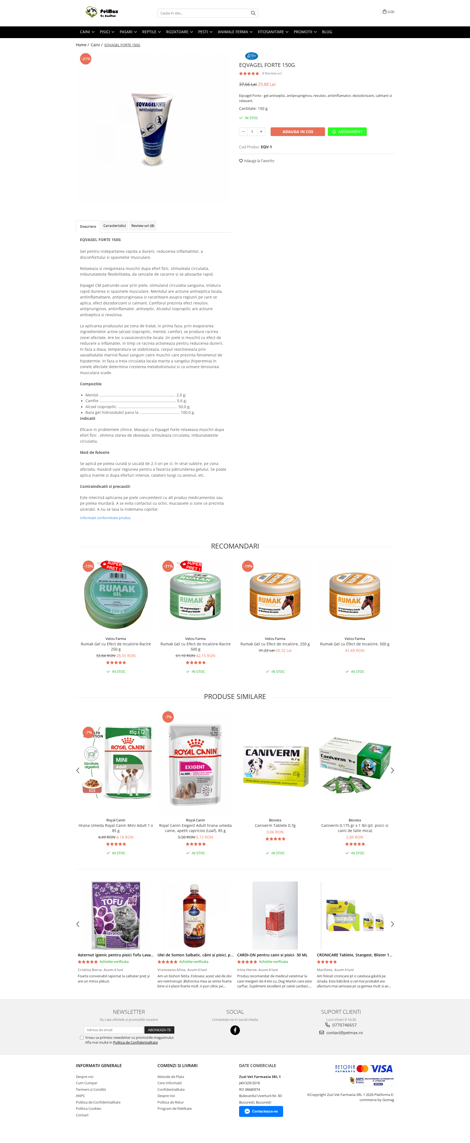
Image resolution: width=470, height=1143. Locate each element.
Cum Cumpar (86, 1082)
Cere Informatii (169, 1082)
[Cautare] (253, 13)
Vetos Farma (116, 638)
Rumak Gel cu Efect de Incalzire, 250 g (275, 643)
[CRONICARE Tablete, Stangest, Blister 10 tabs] (355, 916)
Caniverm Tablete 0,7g (275, 825)
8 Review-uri (272, 73)
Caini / (97, 44)
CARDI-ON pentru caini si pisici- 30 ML (272, 954)
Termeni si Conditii (91, 1089)
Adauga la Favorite (258, 160)
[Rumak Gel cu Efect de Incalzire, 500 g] (355, 596)
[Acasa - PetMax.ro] (103, 13)
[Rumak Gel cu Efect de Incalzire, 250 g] (275, 596)
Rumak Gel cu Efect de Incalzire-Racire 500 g (195, 646)
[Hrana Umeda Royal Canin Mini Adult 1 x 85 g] (116, 762)
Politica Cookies (88, 1108)
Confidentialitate (171, 1089)
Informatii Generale (99, 1065)
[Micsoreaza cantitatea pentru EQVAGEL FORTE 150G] (243, 131)
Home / (83, 44)
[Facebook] (235, 1030)
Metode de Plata (170, 1076)
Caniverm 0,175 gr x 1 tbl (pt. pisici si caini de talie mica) (354, 828)
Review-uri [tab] (142, 225)
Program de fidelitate (174, 1108)
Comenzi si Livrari (177, 1065)
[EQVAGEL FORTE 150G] (153, 128)
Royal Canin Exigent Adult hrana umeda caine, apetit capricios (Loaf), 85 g (195, 828)
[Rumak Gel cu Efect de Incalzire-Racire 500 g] (195, 596)
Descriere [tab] (88, 226)
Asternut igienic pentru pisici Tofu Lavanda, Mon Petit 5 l (131, 954)
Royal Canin (115, 820)
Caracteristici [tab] (114, 225)
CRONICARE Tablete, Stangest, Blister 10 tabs (359, 954)
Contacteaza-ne (265, 1111)
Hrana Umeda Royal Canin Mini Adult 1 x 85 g (116, 828)
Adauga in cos (298, 131)
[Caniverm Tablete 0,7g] (275, 762)
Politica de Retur (170, 1102)
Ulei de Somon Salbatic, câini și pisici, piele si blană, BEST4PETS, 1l (218, 954)
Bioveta (275, 820)
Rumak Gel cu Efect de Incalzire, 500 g (354, 643)
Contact (82, 1115)
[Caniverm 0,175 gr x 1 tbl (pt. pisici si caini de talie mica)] (355, 762)
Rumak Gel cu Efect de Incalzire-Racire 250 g (116, 646)
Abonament (350, 131)
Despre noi (84, 1076)
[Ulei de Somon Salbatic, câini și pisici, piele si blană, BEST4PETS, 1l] (195, 916)
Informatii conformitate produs (105, 517)
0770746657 (344, 1025)
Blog (327, 31)
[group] (153, 128)
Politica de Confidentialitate (135, 1042)
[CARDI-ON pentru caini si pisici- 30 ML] (275, 916)
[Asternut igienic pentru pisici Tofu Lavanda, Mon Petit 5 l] (116, 916)
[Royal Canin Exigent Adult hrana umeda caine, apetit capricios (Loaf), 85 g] (195, 762)
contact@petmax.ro (344, 1032)
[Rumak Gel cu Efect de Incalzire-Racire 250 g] (116, 596)
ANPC (80, 1095)
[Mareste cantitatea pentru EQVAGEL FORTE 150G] (261, 131)
